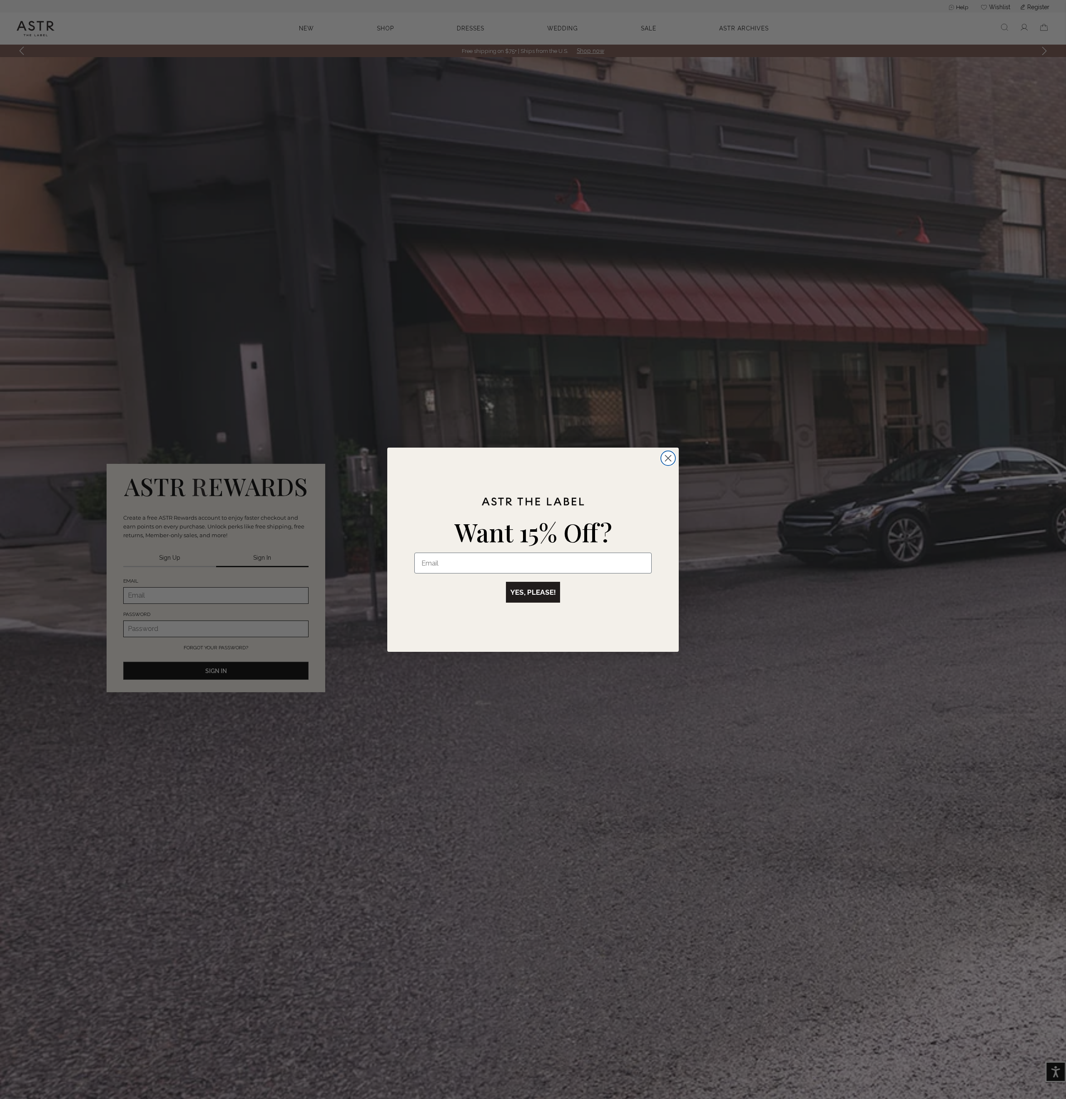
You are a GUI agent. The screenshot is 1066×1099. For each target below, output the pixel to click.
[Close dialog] (668, 458)
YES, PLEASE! (533, 592)
